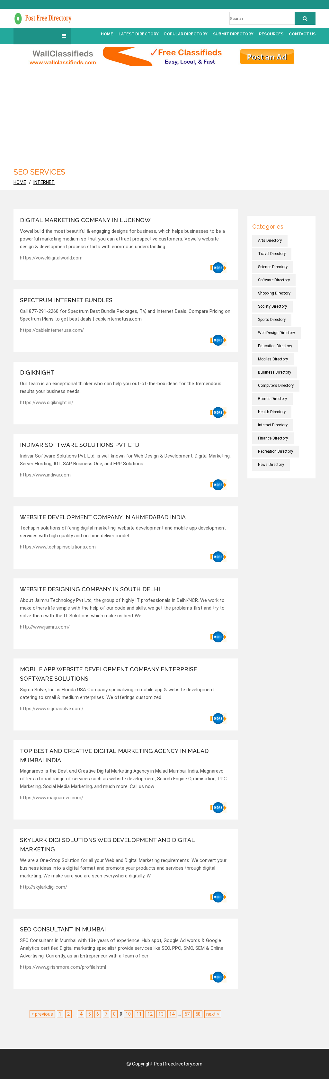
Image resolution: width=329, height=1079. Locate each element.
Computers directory (276, 385)
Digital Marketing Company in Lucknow (85, 220)
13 (161, 1014)
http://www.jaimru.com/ (45, 627)
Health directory (272, 412)
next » (212, 1014)
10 (128, 1014)
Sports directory (272, 319)
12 (150, 1014)
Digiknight (37, 372)
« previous (42, 1014)
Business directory (274, 372)
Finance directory (273, 438)
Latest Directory (139, 34)
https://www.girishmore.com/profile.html (63, 967)
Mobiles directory (273, 359)
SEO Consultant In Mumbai (63, 929)
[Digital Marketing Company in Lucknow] (218, 267)
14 (171, 1014)
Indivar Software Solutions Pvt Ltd (79, 444)
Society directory (272, 306)
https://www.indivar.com (45, 475)
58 (197, 1014)
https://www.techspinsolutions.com (58, 547)
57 (187, 1014)
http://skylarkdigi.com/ (43, 887)
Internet (44, 182)
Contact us (302, 34)
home (19, 182)
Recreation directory (275, 451)
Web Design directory (276, 333)
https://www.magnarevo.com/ (51, 798)
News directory (271, 464)
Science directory (273, 267)
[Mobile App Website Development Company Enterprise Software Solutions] (218, 718)
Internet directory (273, 425)
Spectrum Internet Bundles (66, 300)
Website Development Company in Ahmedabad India (103, 517)
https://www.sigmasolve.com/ (52, 709)
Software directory (274, 280)
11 (139, 1014)
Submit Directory (233, 34)
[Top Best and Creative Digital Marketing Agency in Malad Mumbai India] (218, 807)
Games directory (272, 398)
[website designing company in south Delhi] (218, 636)
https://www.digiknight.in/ (46, 402)
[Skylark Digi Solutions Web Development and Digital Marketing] (218, 897)
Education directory (275, 346)
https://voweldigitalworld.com (51, 258)
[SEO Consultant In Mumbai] (218, 977)
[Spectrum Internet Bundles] (218, 340)
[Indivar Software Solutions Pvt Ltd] (218, 484)
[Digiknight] (218, 412)
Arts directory (270, 240)
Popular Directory (186, 34)
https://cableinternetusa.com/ (52, 330)
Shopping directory (274, 293)
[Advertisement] (164, 114)
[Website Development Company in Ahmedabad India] (218, 556)
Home (107, 34)
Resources (271, 34)
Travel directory (272, 253)
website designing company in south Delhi (90, 589)
